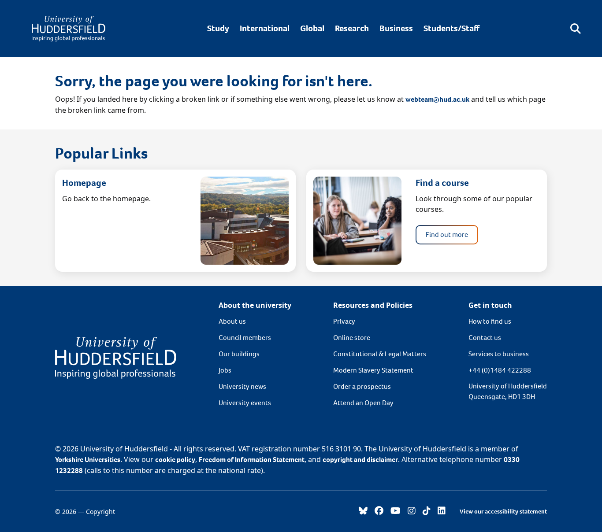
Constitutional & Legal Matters (379, 353)
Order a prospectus (362, 386)
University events (245, 402)
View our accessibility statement (503, 511)
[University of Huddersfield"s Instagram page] (412, 511)
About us (232, 321)
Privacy (344, 321)
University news (242, 386)
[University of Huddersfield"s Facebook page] (379, 511)
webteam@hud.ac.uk (437, 99)
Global (312, 28)
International (265, 28)
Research (352, 28)
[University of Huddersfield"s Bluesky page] (363, 511)
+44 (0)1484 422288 (499, 370)
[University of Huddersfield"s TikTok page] (427, 511)
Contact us (484, 337)
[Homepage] (68, 28)
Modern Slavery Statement (373, 370)
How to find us (489, 321)
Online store (351, 337)
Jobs (225, 370)
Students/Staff (451, 28)
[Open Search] (575, 28)
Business (396, 28)
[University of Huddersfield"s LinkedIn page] (442, 511)
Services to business (498, 353)
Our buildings (239, 353)
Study (218, 28)
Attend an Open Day (363, 402)
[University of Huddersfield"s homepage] (115, 357)
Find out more (447, 234)
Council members (245, 337)
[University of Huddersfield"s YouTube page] (395, 511)
